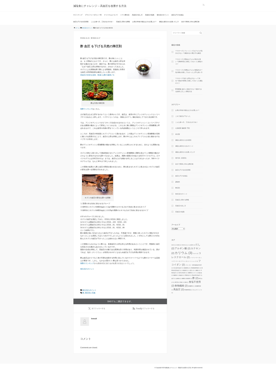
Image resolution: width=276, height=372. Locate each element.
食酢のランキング (87, 263)
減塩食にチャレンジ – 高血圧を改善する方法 (99, 5)
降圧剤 (177, 188)
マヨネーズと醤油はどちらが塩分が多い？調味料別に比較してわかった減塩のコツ (188, 61)
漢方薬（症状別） (181, 158)
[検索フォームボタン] (201, 33)
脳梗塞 (176, 275)
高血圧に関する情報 (123, 22)
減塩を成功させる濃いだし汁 (169, 22)
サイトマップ (77, 15)
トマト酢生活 (124, 15)
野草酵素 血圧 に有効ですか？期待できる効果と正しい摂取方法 (188, 90)
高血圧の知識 (149, 15)
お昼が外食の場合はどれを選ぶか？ (144, 22)
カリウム (183, 253)
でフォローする (98, 308)
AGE (173, 245)
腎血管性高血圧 (197, 275)
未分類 (177, 134)
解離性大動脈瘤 (187, 278)
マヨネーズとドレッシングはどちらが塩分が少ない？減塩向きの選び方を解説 (188, 52)
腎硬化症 (188, 275)
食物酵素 (191, 286)
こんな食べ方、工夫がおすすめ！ (102, 22)
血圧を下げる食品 (177, 15)
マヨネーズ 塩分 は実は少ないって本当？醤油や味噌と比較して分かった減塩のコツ (188, 80)
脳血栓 (182, 275)
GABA (178, 245)
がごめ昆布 (191, 245)
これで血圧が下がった (182, 116)
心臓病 (197, 270)
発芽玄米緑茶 (182, 272)
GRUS (184, 245)
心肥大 (191, 270)
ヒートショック (193, 261)
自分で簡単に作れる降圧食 (190, 22)
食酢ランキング (86, 109)
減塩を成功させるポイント (184, 146)
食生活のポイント (163, 15)
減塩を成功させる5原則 (183, 140)
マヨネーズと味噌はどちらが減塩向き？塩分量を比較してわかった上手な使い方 (188, 71)
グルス (195, 253)
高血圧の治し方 (137, 15)
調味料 (177, 182)
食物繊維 (181, 285)
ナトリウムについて (111, 15)
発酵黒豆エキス (193, 272)
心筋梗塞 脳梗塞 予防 (182, 128)
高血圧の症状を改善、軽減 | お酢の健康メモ (97, 75)
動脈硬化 (187, 268)
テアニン (184, 261)
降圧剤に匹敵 (90, 293)
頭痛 (186, 282)
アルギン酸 (182, 248)
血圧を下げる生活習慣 (80, 22)
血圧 (173, 278)
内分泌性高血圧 (178, 268)
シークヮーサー (195, 257)
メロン (188, 265)
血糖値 (178, 278)
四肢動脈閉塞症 (196, 268)
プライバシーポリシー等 (93, 15)
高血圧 (178, 289)
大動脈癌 (185, 270)
